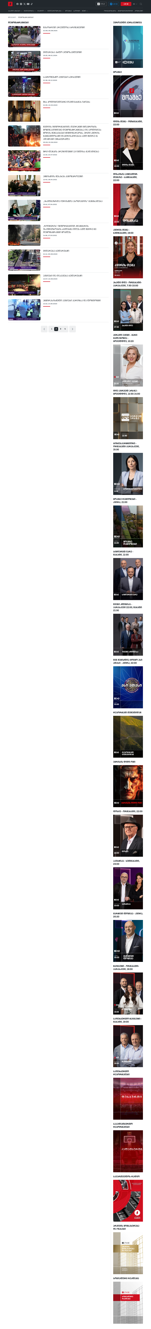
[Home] (10, 4)
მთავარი (12, 17)
